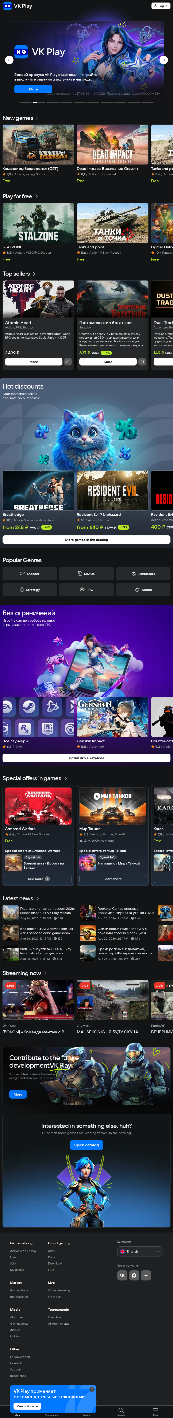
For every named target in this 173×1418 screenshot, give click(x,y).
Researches (18, 1376)
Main (51, 1251)
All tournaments (58, 1323)
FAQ (51, 1270)
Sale (13, 1263)
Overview (54, 1317)
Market (16, 1282)
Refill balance (19, 1297)
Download (55, 1263)
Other (14, 1349)
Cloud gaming (59, 1243)
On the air (54, 1297)
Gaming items (19, 1290)
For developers (20, 1357)
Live (51, 1282)
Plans (51, 1257)
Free (13, 1257)
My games (17, 1270)
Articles (15, 1330)
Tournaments (58, 1309)
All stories (16, 1317)
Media (15, 1309)
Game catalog (21, 1243)
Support (15, 1369)
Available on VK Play (23, 1251)
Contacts (16, 1363)
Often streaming (59, 1290)
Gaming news (19, 1323)
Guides (15, 1336)
